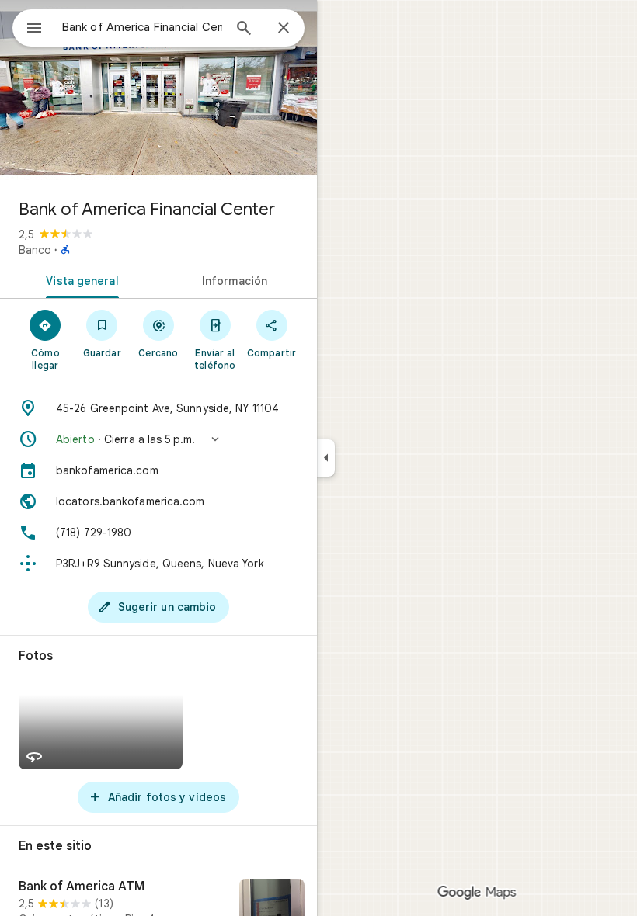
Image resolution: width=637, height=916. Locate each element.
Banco (35, 250)
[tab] (79, 279)
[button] (158, 439)
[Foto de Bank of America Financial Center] (158, 93)
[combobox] (142, 27)
